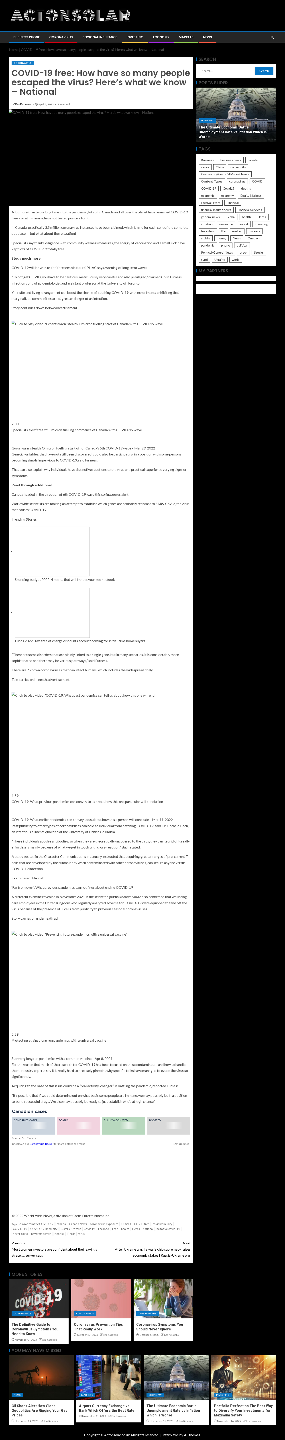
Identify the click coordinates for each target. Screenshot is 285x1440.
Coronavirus (61, 37)
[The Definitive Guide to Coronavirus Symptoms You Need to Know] (39, 1298)
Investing (135, 37)
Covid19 (89, 1229)
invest (244, 224)
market (237, 231)
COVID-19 (20, 1229)
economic (207, 195)
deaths (246, 188)
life (223, 231)
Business (207, 160)
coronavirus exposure (104, 1224)
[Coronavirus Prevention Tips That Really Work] (101, 1298)
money (221, 238)
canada (61, 1224)
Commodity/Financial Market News (225, 174)
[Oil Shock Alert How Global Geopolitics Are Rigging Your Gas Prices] (41, 1377)
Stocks (259, 252)
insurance (226, 224)
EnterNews (170, 1435)
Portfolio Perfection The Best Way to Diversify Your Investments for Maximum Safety (233, 132)
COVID (126, 1224)
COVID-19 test (71, 1229)
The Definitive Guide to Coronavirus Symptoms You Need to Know (35, 1329)
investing (261, 224)
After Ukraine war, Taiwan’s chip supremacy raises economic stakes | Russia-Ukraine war (153, 1249)
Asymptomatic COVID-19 (36, 1224)
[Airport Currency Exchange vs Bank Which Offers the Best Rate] (108, 1377)
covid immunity (162, 1224)
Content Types (211, 181)
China (220, 167)
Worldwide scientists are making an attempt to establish (54, 503)
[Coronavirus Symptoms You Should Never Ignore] (163, 1298)
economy (227, 195)
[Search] (272, 37)
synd (204, 259)
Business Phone (26, 37)
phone (225, 245)
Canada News (78, 1224)
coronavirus (237, 181)
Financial (233, 203)
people (59, 1233)
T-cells (71, 1233)
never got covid (41, 1233)
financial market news (216, 210)
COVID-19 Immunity (43, 1229)
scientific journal (118, 896)
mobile (205, 238)
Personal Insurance (99, 37)
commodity (238, 167)
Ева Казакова (23, 104)
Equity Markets (251, 195)
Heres (136, 1229)
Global (230, 217)
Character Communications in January (73, 856)
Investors (208, 231)
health (125, 1229)
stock (243, 252)
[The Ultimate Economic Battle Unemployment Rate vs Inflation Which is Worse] (176, 1377)
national (148, 1229)
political (242, 245)
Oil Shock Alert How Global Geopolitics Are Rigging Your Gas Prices (39, 1411)
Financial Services (250, 210)
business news (230, 160)
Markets (186, 37)
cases (205, 167)
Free (115, 1229)
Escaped (103, 1229)
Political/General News (217, 252)
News (207, 37)
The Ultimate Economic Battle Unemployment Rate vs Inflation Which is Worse (173, 1411)
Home (13, 49)
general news (210, 217)
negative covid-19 (168, 1229)
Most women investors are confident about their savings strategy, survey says (54, 1249)
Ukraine (219, 259)
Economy (161, 37)
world (236, 259)
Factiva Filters (210, 203)
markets (254, 231)
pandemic (207, 245)
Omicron (254, 238)
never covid (20, 1233)
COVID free (141, 1224)
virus (81, 1233)
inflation (207, 224)
